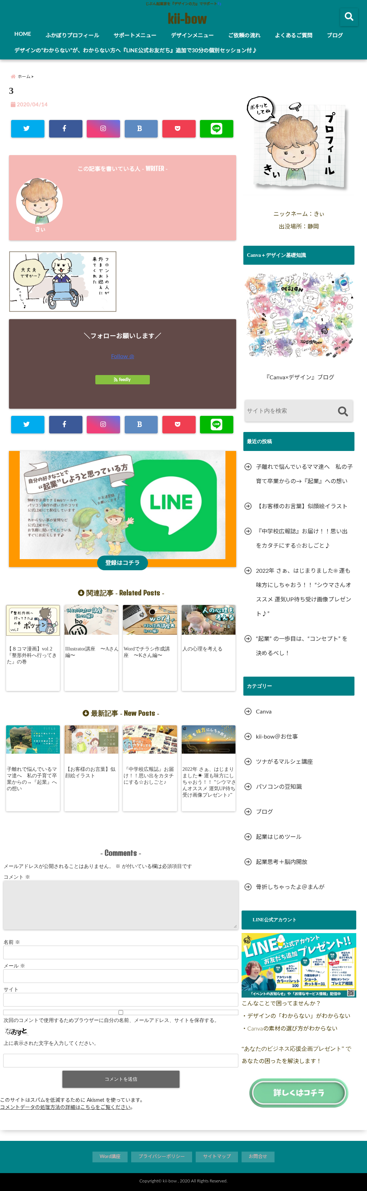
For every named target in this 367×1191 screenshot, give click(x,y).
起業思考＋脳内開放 (282, 862)
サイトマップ (217, 1156)
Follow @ (122, 356)
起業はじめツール (279, 837)
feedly (125, 380)
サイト (11, 989)
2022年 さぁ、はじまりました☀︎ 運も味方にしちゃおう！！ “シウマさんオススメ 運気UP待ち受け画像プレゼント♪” (209, 782)
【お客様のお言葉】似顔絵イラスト (90, 772)
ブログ (335, 35)
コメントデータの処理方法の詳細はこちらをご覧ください (65, 1107)
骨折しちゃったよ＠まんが (290, 887)
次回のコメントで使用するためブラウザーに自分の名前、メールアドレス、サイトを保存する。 (111, 1020)
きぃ (40, 229)
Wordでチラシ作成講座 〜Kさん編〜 (147, 652)
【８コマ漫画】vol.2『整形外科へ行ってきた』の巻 (32, 655)
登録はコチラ (122, 563)
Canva (264, 712)
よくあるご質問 (294, 35)
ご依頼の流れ (244, 35)
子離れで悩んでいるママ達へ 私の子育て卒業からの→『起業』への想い (32, 779)
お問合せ (258, 1156)
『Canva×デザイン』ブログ (299, 377)
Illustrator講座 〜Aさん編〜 (92, 652)
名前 (12, 942)
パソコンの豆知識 (279, 787)
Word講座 (110, 1156)
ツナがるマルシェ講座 (284, 762)
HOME (22, 34)
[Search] (343, 412)
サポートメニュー (135, 35)
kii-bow (187, 19)
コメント (17, 877)
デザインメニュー (192, 35)
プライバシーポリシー (161, 1156)
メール (14, 966)
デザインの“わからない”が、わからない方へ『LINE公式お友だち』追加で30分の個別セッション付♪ (135, 50)
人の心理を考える (202, 649)
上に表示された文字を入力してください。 (51, 1043)
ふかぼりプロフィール (72, 35)
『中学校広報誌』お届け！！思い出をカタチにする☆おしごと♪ (149, 776)
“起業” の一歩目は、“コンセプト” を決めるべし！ (302, 646)
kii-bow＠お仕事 (277, 737)
